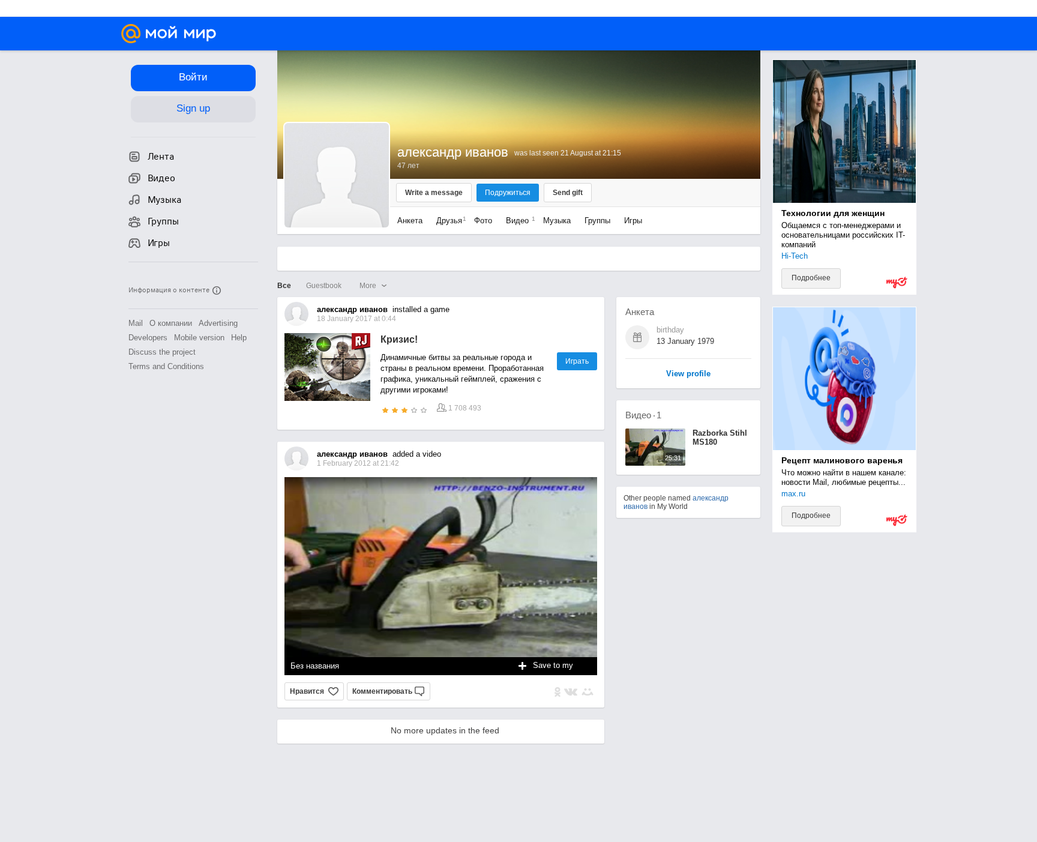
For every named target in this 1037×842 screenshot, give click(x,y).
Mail (135, 323)
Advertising (218, 323)
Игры (633, 220)
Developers (147, 337)
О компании (170, 323)
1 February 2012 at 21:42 (358, 463)
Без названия (314, 665)
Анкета (409, 220)
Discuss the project (162, 351)
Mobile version (199, 337)
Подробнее (811, 278)
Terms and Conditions (166, 366)
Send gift (568, 192)
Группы (597, 220)
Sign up (193, 108)
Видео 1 (643, 415)
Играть (577, 361)
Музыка (557, 220)
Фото (483, 220)
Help (239, 337)
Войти (193, 77)
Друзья (448, 220)
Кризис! (399, 339)
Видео (518, 220)
